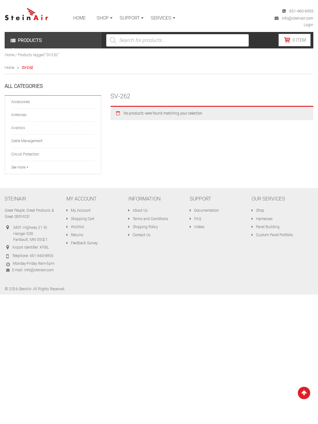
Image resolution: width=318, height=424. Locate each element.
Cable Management (27, 141)
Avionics (18, 128)
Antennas (19, 115)
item (299, 40)
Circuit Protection (25, 154)
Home (9, 55)
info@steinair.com (297, 18)
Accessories (20, 102)
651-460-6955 (301, 11)
